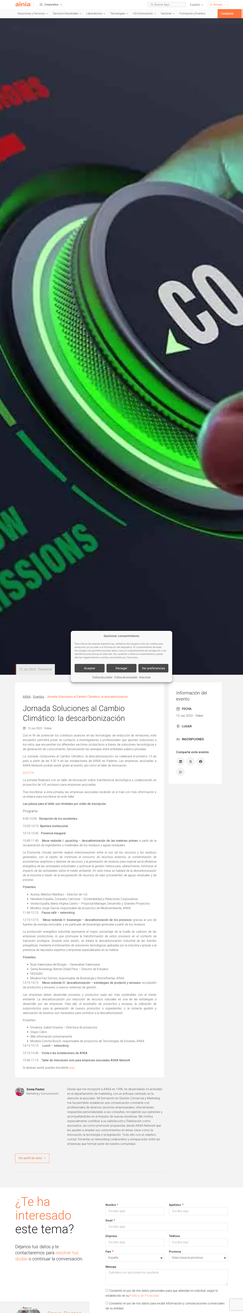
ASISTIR (28, 773)
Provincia (175, 1251)
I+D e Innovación (143, 13)
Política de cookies (102, 676)
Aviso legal (145, 676)
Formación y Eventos (192, 13)
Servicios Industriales (65, 13)
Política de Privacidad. (144, 1295)
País (109, 1251)
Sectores (166, 13)
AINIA (27, 696)
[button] (196, 5)
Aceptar (89, 668)
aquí (72, 1067)
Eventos (38, 696)
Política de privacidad (125, 676)
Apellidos (175, 1204)
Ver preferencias (153, 668)
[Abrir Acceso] (224, 4)
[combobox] (166, 4)
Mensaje (111, 1266)
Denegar (121, 668)
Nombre (111, 1204)
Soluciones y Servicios (31, 13)
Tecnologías (117, 13)
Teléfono (174, 1236)
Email (109, 1220)
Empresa (111, 1236)
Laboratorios (94, 13)
